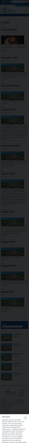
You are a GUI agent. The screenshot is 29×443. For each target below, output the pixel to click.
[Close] (25, 417)
